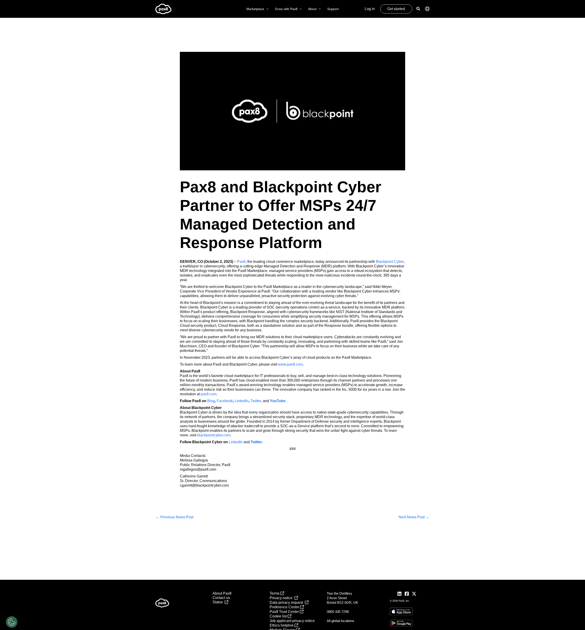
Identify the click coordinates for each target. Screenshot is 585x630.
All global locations (340, 621)
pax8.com (208, 394)
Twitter (255, 401)
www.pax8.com (290, 364)
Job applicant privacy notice (292, 621)
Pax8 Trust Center (285, 612)
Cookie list (279, 616)
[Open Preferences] (11, 622)
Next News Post (414, 517)
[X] (414, 593)
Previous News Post (174, 517)
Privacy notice (282, 598)
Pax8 (241, 262)
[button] (266, 9)
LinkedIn (242, 401)
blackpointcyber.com (213, 435)
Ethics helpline (282, 625)
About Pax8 (222, 593)
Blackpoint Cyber (390, 262)
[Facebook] (406, 593)
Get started (396, 9)
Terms (275, 593)
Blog (211, 401)
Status (219, 602)
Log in (370, 9)
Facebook (225, 401)
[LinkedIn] (399, 593)
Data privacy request (287, 602)
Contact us (221, 598)
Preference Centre (285, 607)
